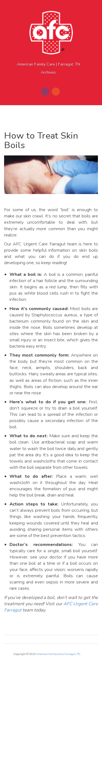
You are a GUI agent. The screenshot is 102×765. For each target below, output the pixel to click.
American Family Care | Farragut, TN (48, 64)
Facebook (45, 92)
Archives (48, 72)
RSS (56, 92)
